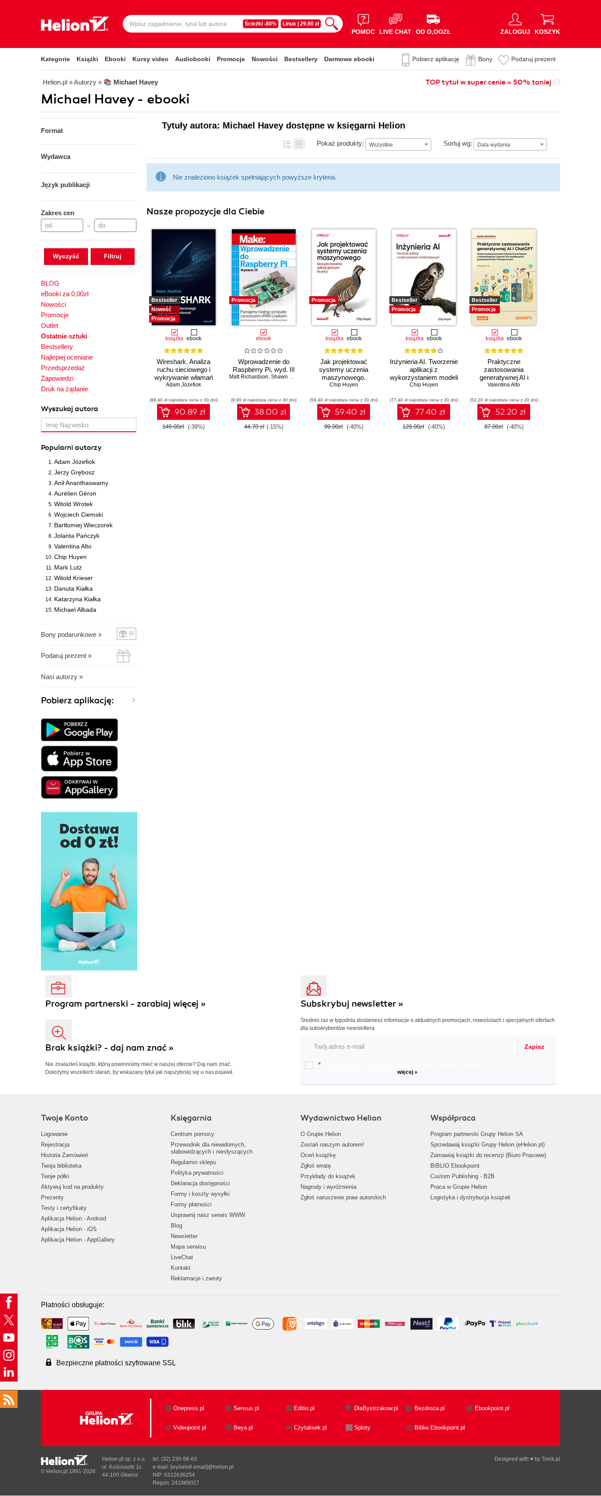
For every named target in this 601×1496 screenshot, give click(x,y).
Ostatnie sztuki (64, 336)
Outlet (49, 325)
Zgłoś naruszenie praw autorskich (343, 1197)
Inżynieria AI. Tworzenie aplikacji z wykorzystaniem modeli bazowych (424, 373)
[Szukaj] (332, 24)
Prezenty (52, 1197)
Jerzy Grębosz (74, 472)
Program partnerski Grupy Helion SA (476, 1134)
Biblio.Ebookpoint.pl (439, 1427)
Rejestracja (55, 1144)
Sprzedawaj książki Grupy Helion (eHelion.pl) (487, 1144)
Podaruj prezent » (66, 655)
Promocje (231, 58)
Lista (287, 144)
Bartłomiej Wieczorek (83, 525)
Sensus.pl (246, 1408)
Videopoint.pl (189, 1427)
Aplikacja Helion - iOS (69, 1229)
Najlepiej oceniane (67, 357)
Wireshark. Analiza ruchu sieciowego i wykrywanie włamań (183, 369)
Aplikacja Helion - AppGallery (78, 1239)
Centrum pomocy (192, 1134)
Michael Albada (75, 609)
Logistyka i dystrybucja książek (470, 1197)
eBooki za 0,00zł (64, 294)
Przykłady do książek (327, 1176)
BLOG (50, 283)
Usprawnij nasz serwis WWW (208, 1215)
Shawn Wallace (289, 377)
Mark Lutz (68, 567)
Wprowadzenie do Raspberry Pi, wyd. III (264, 365)
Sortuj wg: (457, 143)
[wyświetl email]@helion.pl (202, 1467)
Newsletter (184, 1236)
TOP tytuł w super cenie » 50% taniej (488, 82)
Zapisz (534, 1046)
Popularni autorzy (71, 447)
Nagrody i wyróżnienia (328, 1187)
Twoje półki (55, 1176)
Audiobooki (192, 58)
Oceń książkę (318, 1155)
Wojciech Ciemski (78, 514)
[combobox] (398, 144)
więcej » (407, 1072)
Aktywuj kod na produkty (72, 1187)
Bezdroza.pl (429, 1408)
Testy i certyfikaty (64, 1208)
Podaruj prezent (533, 58)
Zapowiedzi (57, 378)
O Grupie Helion (320, 1134)
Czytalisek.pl (310, 1427)
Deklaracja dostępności (200, 1183)
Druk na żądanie (64, 389)
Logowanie (54, 1134)
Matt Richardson (248, 377)
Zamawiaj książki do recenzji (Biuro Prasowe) (488, 1155)
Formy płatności (191, 1204)
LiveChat (182, 1257)
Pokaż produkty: (340, 143)
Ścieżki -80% (261, 23)
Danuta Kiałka (73, 588)
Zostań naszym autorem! (332, 1144)
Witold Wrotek (73, 503)
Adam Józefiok (74, 461)
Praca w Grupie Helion (458, 1187)
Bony (485, 58)
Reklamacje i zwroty (196, 1278)
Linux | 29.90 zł (300, 23)
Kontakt (181, 1267)
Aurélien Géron (75, 493)
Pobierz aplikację (435, 58)
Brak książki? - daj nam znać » (109, 1047)
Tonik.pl (551, 1459)
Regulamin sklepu (193, 1162)
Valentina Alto (73, 546)
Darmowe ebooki (349, 58)
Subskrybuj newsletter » (351, 1003)
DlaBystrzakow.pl (376, 1408)
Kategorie (55, 58)
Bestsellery (301, 58)
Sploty (362, 1427)
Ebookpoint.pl (492, 1408)
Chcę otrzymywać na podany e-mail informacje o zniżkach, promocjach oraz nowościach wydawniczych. (404, 1068)
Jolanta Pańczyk (76, 535)
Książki (87, 58)
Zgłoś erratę (315, 1165)
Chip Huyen (70, 556)
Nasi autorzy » (62, 676)
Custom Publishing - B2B (462, 1176)
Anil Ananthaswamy (81, 482)
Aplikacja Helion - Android (73, 1218)
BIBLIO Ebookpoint (455, 1165)
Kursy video (150, 58)
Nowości (265, 58)
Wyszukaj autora (69, 408)
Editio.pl (304, 1408)
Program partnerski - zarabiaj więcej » (125, 1003)
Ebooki (115, 58)
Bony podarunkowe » (71, 634)
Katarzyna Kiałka (77, 599)
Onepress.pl (188, 1408)
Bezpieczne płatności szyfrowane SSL (116, 1363)
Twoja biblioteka (61, 1165)
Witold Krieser (73, 577)
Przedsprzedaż (63, 367)
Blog (176, 1225)
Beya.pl (243, 1427)
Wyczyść (66, 256)
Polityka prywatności (197, 1172)
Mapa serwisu (188, 1246)
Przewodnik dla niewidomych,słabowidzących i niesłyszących (212, 1148)
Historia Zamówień (64, 1155)
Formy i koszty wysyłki (200, 1194)
